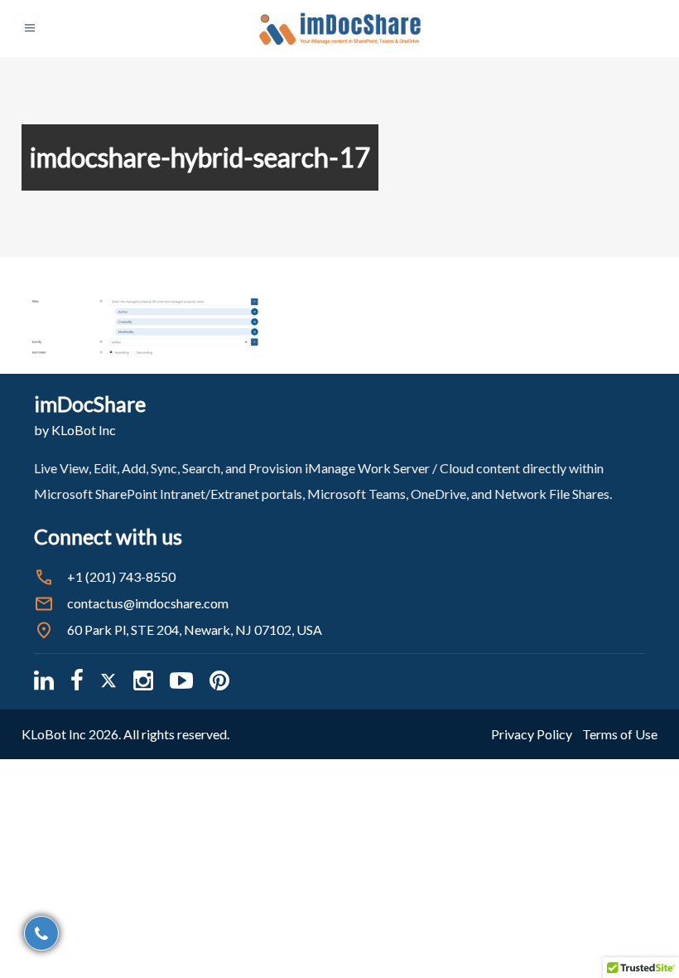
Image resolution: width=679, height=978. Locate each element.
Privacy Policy (531, 734)
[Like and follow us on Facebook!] (77, 680)
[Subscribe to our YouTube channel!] (181, 680)
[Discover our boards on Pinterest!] (219, 680)
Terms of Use (619, 734)
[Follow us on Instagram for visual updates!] (143, 680)
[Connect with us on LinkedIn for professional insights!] (44, 680)
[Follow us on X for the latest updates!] (108, 680)
